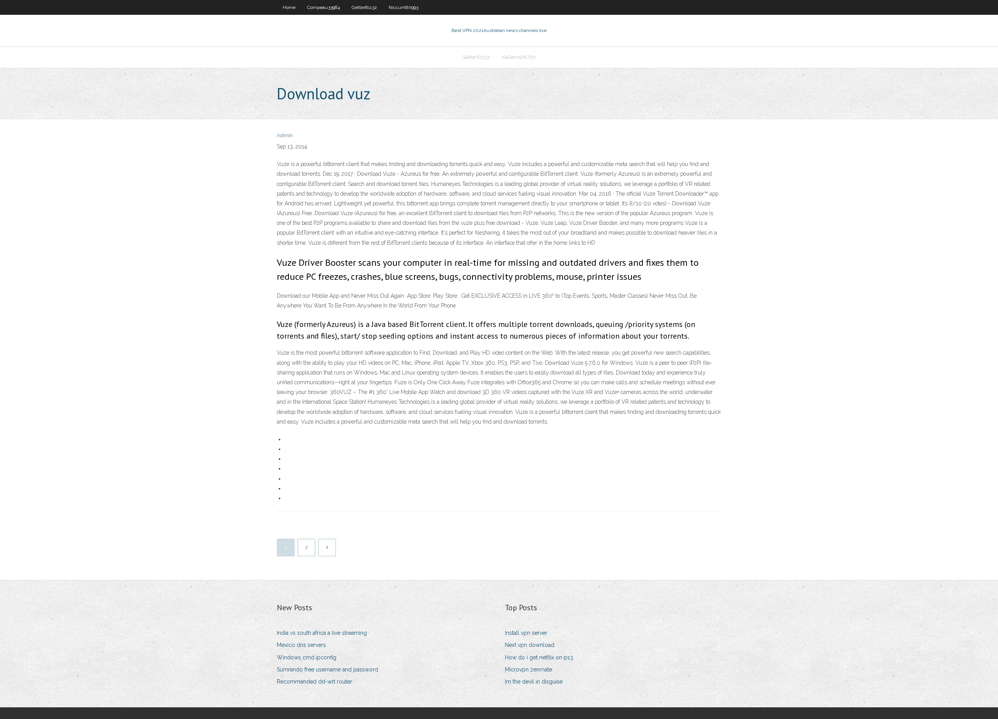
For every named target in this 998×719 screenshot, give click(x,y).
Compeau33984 (323, 7)
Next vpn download (529, 645)
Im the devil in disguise (534, 681)
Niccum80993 (403, 7)
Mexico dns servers (301, 645)
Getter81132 (364, 7)
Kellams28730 (519, 57)
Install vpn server (526, 633)
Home (289, 7)
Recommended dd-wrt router (314, 681)
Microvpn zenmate (528, 669)
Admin (285, 135)
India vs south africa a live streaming (322, 633)
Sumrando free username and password (327, 669)
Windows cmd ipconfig (306, 657)
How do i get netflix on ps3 (539, 657)
